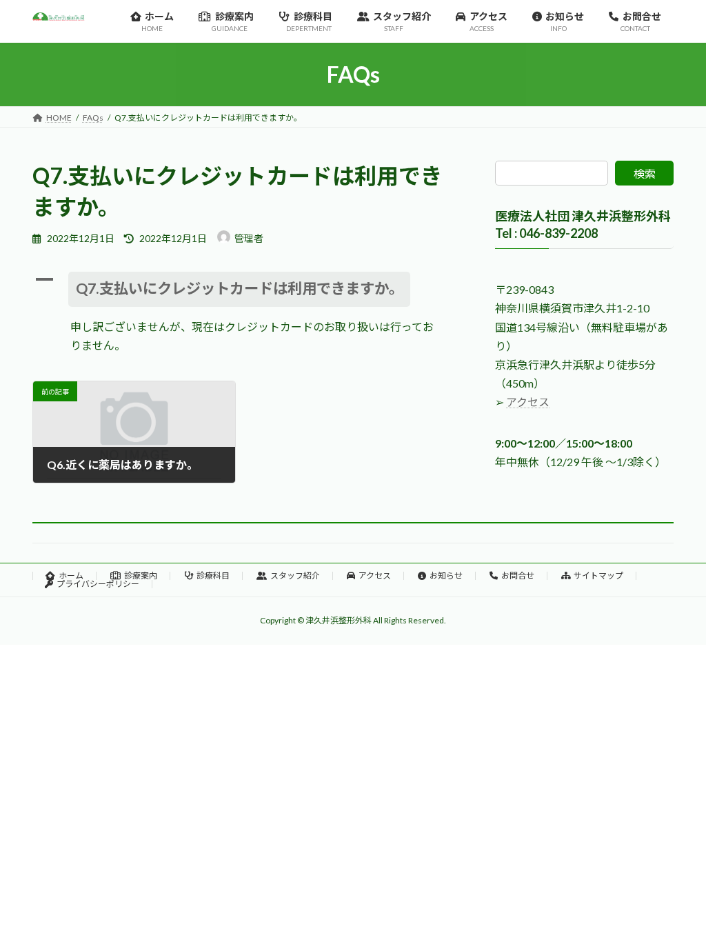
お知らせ (446, 575)
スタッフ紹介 (295, 575)
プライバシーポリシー (98, 584)
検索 (645, 173)
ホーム (71, 575)
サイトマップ (598, 575)
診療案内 (140, 575)
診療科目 (213, 575)
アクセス (527, 402)
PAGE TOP (676, 901)
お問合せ (517, 575)
